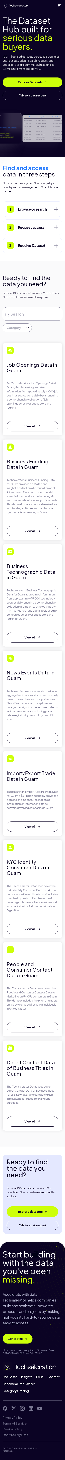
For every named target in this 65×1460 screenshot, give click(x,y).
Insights (26, 1376)
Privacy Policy (12, 1417)
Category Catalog (16, 1390)
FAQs (40, 1376)
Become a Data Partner (19, 1383)
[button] (60, 6)
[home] (15, 5)
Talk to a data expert (32, 95)
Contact (54, 1376)
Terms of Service (14, 1423)
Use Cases (10, 1376)
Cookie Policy (12, 1429)
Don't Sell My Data (15, 1434)
